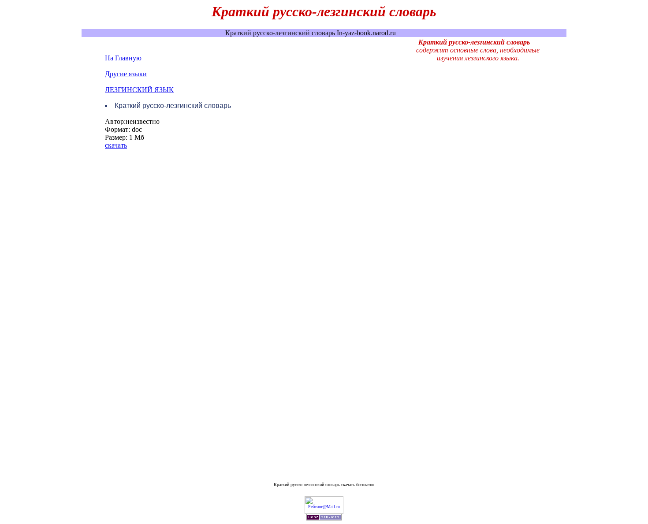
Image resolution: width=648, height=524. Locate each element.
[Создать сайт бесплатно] (324, 519)
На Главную (123, 58)
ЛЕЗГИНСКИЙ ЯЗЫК (139, 89)
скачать (116, 145)
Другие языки (126, 74)
